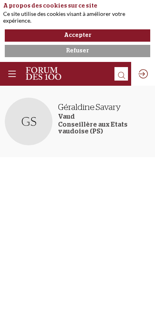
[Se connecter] (143, 74)
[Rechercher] (121, 74)
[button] (12, 74)
